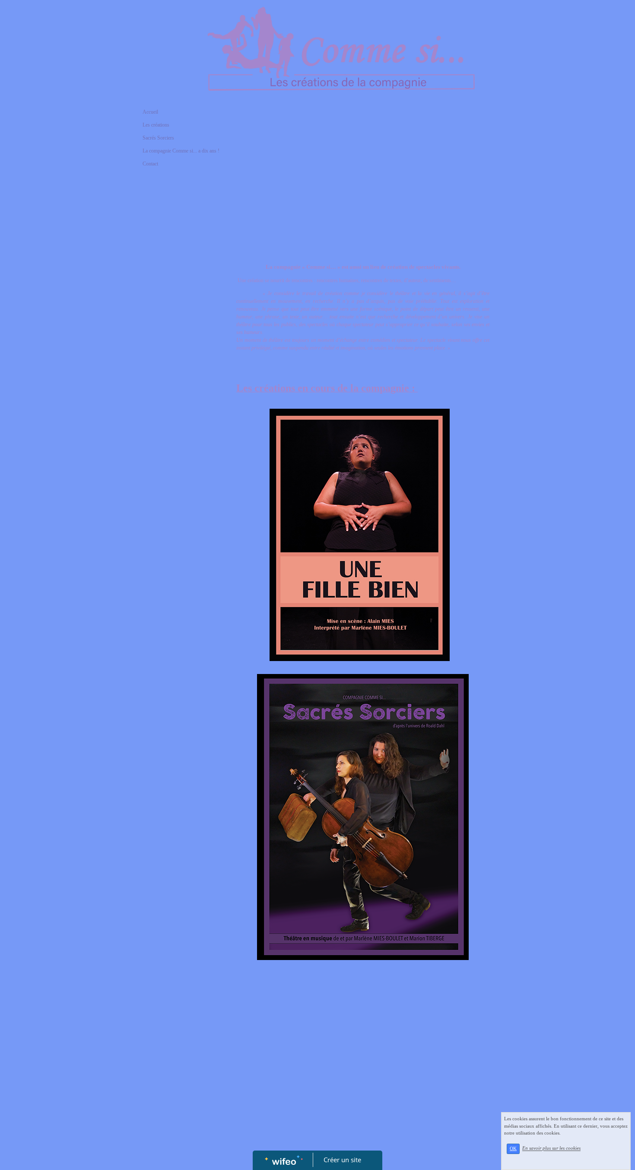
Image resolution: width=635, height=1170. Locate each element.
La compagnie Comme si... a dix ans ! (181, 151)
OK (513, 1148)
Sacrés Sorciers (158, 138)
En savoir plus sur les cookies (551, 1148)
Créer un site (342, 1159)
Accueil (150, 112)
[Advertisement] (181, 347)
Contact (150, 164)
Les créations (156, 125)
